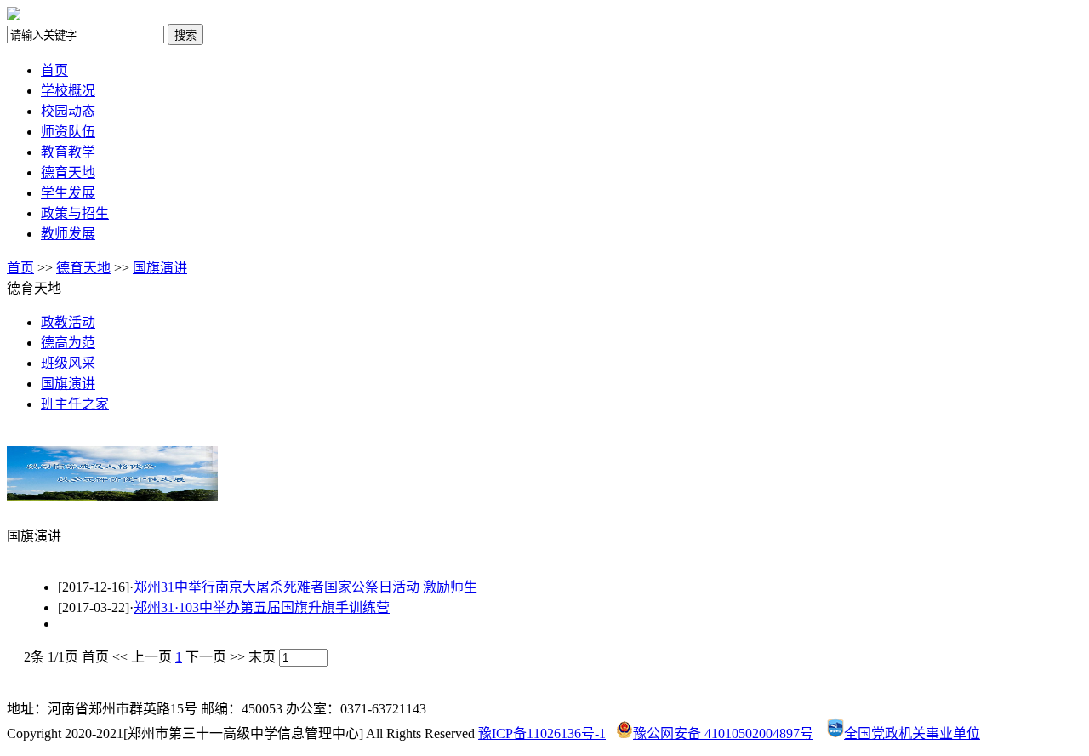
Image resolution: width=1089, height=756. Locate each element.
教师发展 (68, 233)
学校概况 (68, 90)
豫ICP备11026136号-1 (542, 733)
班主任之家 (75, 404)
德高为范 (68, 342)
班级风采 (68, 363)
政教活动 (68, 322)
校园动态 (68, 111)
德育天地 (68, 172)
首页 (54, 70)
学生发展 (68, 193)
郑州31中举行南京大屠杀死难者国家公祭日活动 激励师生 (305, 587)
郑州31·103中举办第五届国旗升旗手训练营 (262, 607)
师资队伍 (68, 131)
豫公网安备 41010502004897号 (723, 733)
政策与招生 (75, 213)
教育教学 (68, 152)
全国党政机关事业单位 (912, 733)
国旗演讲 (160, 268)
